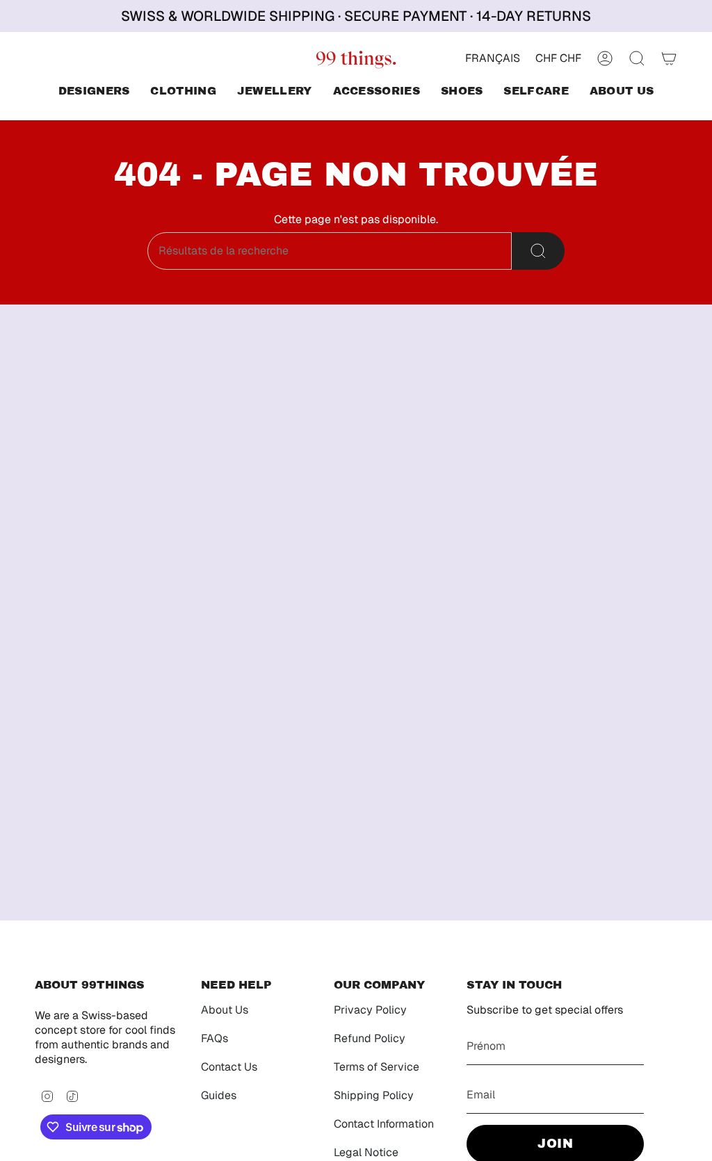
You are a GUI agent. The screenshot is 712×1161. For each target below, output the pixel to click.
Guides (218, 1095)
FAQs (214, 1038)
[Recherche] (538, 251)
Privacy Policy (370, 1009)
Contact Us (229, 1066)
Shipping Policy (374, 1095)
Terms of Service (376, 1066)
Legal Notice (366, 1152)
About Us (224, 1009)
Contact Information (384, 1124)
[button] (94, 92)
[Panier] (669, 58)
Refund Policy (369, 1038)
